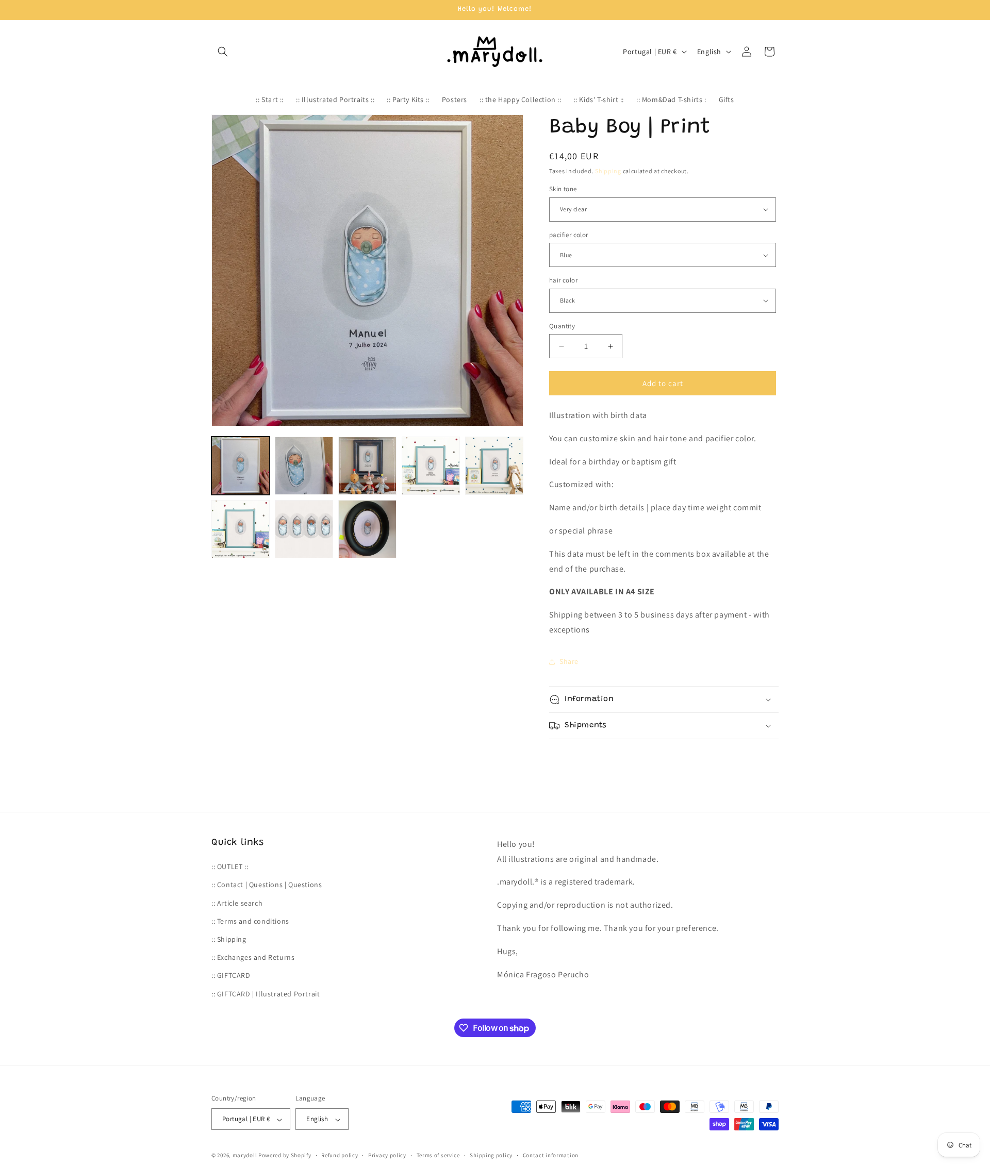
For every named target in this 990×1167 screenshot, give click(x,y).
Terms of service (438, 1155)
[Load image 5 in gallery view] (494, 466)
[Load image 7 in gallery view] (304, 529)
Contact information (551, 1155)
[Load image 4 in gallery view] (431, 466)
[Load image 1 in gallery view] (240, 466)
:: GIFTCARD (231, 975)
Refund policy (339, 1155)
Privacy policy (387, 1155)
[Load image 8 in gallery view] (367, 529)
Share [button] (569, 661)
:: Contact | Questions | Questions (266, 885)
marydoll (245, 1155)
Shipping (608, 171)
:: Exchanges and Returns (252, 957)
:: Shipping (228, 939)
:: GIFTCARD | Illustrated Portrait (265, 993)
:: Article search (236, 903)
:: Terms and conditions (250, 921)
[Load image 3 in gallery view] (367, 466)
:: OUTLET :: (229, 867)
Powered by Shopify (284, 1155)
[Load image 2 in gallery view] (304, 466)
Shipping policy (491, 1155)
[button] (222, 51)
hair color (563, 280)
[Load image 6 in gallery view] (240, 529)
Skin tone (563, 189)
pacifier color (568, 234)
